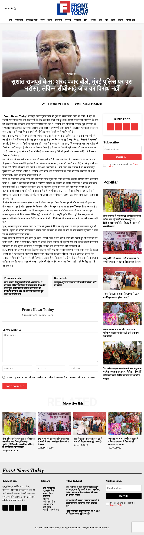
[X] (118, 126)
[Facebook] (110, 126)
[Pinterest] (126, 126)
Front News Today (58, 103)
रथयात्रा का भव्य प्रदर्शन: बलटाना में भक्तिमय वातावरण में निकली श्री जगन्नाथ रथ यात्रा (121, 333)
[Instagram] (11, 508)
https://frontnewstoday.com (37, 315)
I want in (121, 157)
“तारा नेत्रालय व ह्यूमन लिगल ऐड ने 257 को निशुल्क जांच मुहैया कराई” (121, 295)
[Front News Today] (10, 312)
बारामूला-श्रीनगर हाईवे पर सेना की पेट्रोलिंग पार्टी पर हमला (75, 284)
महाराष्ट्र (72, 74)
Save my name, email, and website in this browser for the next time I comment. (52, 377)
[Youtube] (24, 508)
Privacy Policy (116, 505)
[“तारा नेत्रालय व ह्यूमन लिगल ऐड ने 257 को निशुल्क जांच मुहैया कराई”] (122, 278)
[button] (10, 8)
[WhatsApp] (134, 126)
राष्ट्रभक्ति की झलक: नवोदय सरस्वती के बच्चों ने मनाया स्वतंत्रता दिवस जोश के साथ (122, 260)
